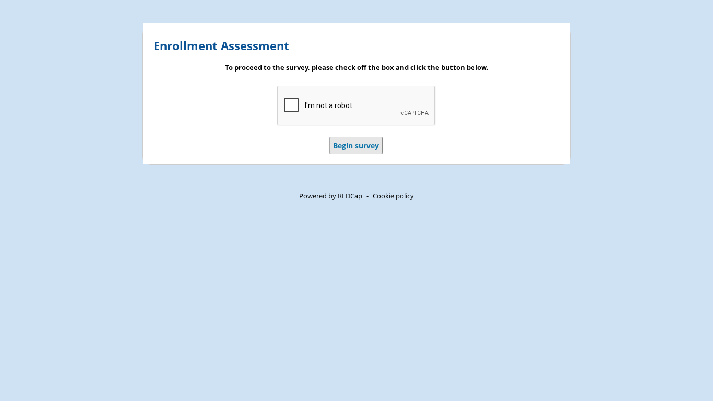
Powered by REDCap (330, 195)
